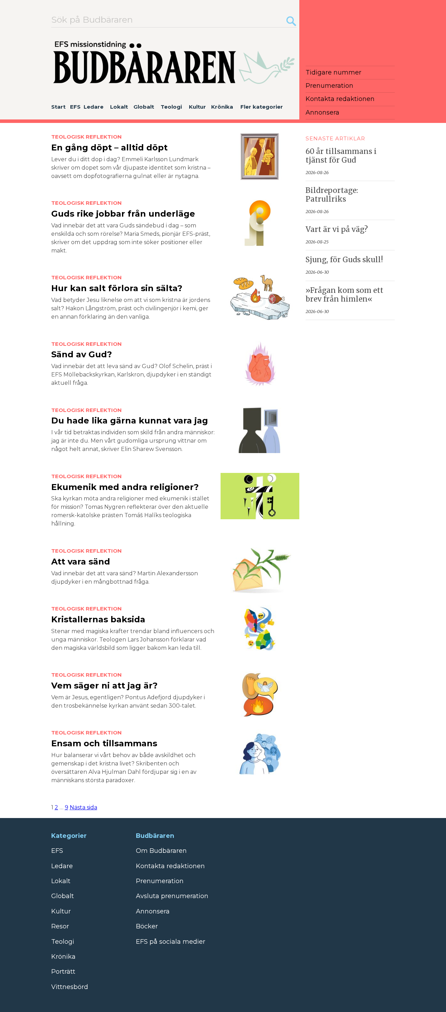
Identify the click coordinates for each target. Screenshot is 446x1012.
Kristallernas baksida (98, 619)
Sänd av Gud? (81, 354)
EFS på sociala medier (170, 941)
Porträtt (63, 971)
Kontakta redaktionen (340, 99)
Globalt (143, 106)
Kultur (197, 106)
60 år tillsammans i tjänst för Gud (341, 156)
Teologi (171, 106)
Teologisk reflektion (86, 136)
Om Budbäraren (161, 851)
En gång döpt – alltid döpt (109, 147)
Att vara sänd (80, 561)
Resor (60, 926)
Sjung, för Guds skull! (344, 259)
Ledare (93, 106)
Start (58, 106)
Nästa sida (83, 807)
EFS (75, 106)
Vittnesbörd (69, 987)
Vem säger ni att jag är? (104, 685)
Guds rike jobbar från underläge (123, 214)
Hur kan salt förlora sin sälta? (116, 288)
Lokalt (119, 106)
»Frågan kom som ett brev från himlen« (344, 295)
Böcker (147, 926)
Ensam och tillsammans (104, 743)
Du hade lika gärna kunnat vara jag (129, 420)
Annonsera (322, 112)
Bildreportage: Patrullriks (332, 195)
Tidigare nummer (333, 72)
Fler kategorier (261, 106)
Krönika (222, 106)
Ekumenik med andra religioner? (125, 487)
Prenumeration (329, 85)
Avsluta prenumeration (172, 896)
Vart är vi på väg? (337, 229)
